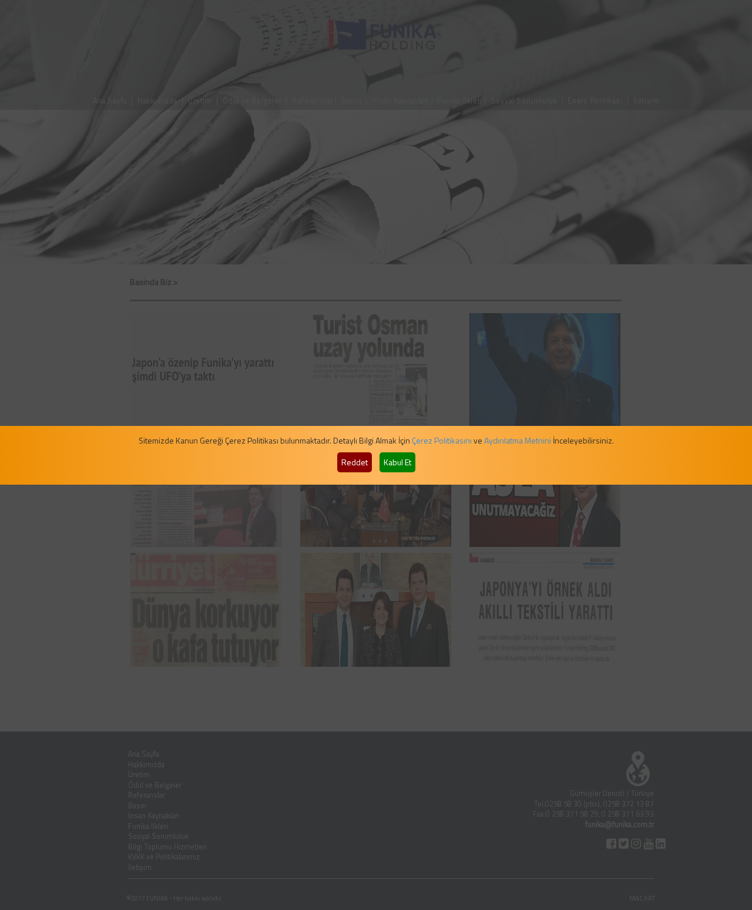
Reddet (354, 462)
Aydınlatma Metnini (517, 440)
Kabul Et (397, 462)
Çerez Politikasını (442, 440)
